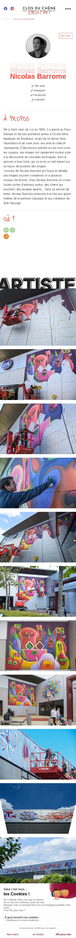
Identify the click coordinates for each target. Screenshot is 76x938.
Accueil (6, 19)
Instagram (39, 90)
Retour (65, 36)
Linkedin (39, 99)
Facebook (39, 95)
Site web (39, 85)
